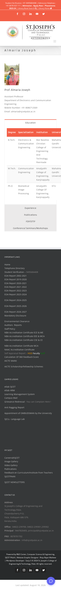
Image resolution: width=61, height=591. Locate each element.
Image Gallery (11, 461)
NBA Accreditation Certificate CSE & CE (23, 340)
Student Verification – (15, 272)
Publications (10, 469)
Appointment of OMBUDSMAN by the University (28, 413)
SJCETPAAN (9, 476)
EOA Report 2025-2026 (15, 306)
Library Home (44, 8)
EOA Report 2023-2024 (15, 294)
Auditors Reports (13, 325)
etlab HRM (9, 390)
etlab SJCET (10, 386)
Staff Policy (9, 328)
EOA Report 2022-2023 (15, 290)
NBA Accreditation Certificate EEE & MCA (24, 336)
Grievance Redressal (14, 401)
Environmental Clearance (16, 321)
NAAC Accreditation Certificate (19, 349)
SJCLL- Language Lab (14, 419)
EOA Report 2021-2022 (15, 286)
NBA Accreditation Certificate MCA (21, 345)
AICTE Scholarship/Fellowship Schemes (23, 366)
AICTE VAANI (10, 360)
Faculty (36, 353)
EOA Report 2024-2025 (15, 300)
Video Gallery (10, 465)
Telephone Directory (14, 268)
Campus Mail (10, 397)
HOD (30, 353)
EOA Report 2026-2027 (15, 311)
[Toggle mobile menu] (55, 41)
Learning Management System (19, 394)
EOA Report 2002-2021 (15, 275)
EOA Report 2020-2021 (15, 283)
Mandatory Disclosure (15, 315)
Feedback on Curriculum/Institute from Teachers (28, 472)
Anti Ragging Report (14, 407)
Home (7, 264)
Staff (42, 353)
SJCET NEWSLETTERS (14, 482)
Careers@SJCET (12, 457)
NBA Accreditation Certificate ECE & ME (23, 332)
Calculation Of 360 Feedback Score (21, 357)
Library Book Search (26, 8)
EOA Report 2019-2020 (15, 279)
